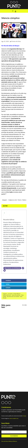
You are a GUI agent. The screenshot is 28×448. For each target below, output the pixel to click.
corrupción (10, 293)
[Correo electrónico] (4, 270)
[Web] (23, 268)
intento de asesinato (16, 295)
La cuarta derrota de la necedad (13, 365)
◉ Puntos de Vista (15, 41)
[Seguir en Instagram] (17, 2)
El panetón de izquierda (10, 353)
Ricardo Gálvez (8, 220)
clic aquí (24, 416)
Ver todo (24, 305)
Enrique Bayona (17, 293)
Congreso (5, 293)
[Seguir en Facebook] (11, 2)
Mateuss (15, 441)
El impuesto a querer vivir (11, 328)
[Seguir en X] (14, 2)
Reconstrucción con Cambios (13, 296)
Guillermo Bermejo (7, 295)
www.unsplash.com (13, 418)
